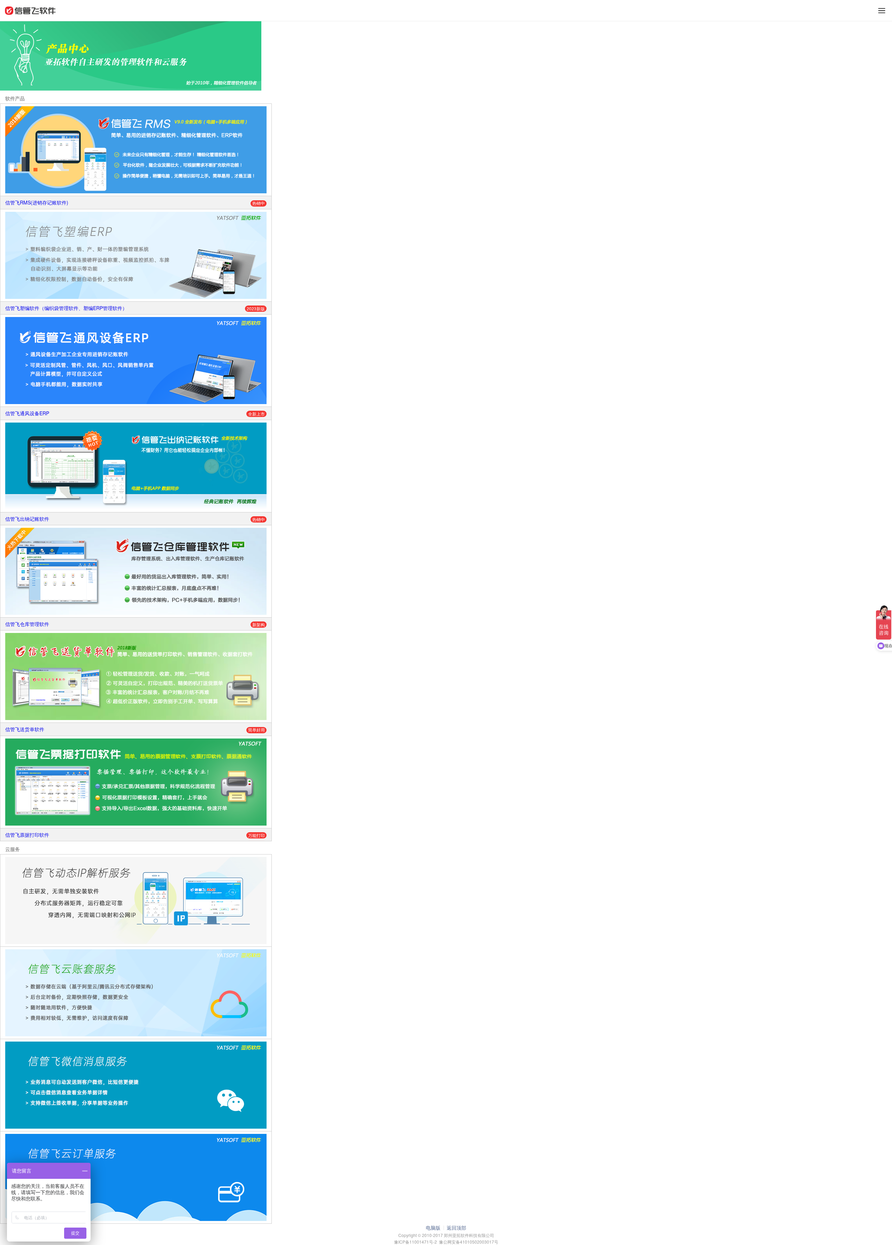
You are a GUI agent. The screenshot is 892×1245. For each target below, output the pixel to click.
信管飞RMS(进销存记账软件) (36, 202)
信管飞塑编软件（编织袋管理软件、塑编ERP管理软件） (66, 307)
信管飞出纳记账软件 (27, 518)
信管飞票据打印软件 (27, 834)
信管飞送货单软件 (24, 729)
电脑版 (433, 1227)
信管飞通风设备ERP (27, 413)
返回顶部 (456, 1227)
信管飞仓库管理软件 (27, 623)
